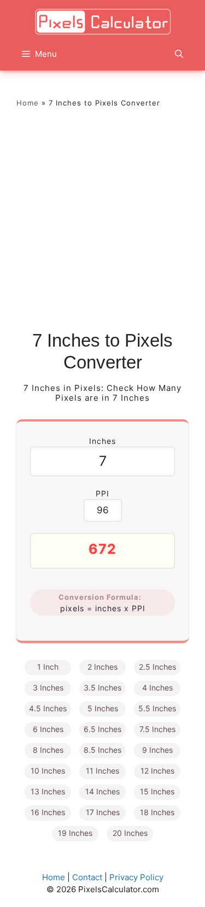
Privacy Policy (136, 877)
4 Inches (157, 687)
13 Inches (48, 791)
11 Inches (102, 770)
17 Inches (103, 812)
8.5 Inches (102, 749)
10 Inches (48, 770)
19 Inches (75, 833)
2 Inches (102, 666)
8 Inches (48, 749)
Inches (102, 441)
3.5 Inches (102, 687)
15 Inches (157, 791)
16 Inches (48, 812)
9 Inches (157, 749)
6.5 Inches (102, 729)
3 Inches (48, 687)
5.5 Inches (157, 708)
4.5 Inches (48, 708)
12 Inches (157, 770)
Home (27, 102)
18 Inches (157, 812)
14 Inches (102, 791)
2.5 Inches (157, 666)
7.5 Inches (157, 729)
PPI (102, 493)
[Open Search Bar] (179, 54)
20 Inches (130, 833)
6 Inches (48, 729)
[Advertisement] (102, 221)
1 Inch (47, 666)
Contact (87, 877)
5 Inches (102, 708)
